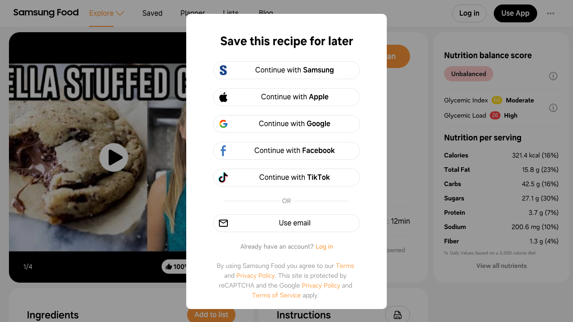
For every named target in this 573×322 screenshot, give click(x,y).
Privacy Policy (255, 275)
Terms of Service (276, 295)
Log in (324, 246)
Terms (345, 266)
